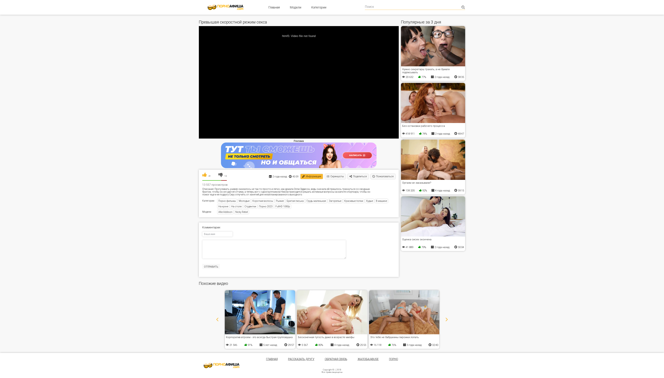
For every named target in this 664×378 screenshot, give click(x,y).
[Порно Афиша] (221, 365)
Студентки (250, 206)
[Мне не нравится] (220, 176)
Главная (274, 7)
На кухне (223, 206)
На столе (236, 206)
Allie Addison (225, 212)
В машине (381, 201)
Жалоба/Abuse (368, 359)
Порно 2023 (266, 206)
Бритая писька (295, 201)
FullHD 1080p (282, 206)
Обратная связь (336, 359)
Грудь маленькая (316, 201)
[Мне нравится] (204, 176)
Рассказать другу (301, 359)
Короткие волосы (262, 201)
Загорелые (335, 201)
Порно (393, 359)
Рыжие (280, 201)
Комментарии (211, 227)
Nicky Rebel (241, 212)
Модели (295, 7)
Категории (318, 7)
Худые (369, 201)
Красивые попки (353, 201)
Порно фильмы (227, 201)
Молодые (244, 201)
